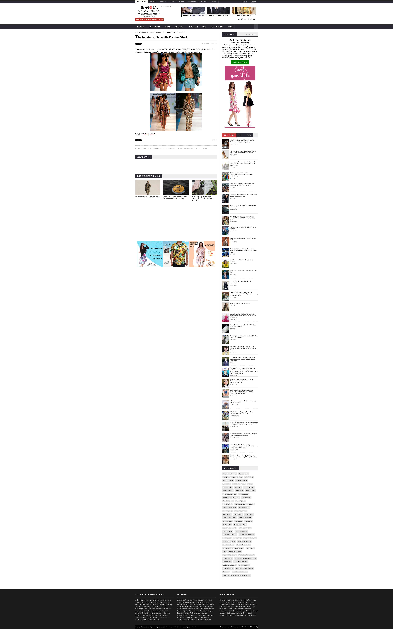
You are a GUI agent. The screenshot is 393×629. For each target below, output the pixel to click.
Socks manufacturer (229, 565)
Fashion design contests (246, 555)
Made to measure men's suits (244, 504)
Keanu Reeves (227, 504)
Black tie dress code (229, 518)
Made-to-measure (225, 600)
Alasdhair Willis (228, 491)
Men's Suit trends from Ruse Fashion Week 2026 (243, 271)
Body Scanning (227, 531)
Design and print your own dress (245, 558)
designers (171, 148)
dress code (226, 484)
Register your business (240, 62)
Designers (140, 27)
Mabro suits (238, 521)
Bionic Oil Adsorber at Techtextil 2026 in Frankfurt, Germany (175, 197)
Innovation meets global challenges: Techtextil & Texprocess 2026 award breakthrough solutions (241, 391)
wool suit (238, 487)
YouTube (254, 19)
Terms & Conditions (242, 627)
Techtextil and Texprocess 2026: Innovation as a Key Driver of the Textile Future (244, 423)
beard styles (250, 548)
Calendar (163, 2)
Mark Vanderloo (228, 480)
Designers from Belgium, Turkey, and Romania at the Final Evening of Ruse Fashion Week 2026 (242, 380)
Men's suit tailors (198, 600)
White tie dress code (245, 518)
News (204, 27)
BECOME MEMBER (250, 34)
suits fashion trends (229, 555)
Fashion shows (156, 32)
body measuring (244, 565)
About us (181, 2)
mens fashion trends (229, 507)
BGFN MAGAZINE (140, 32)
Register (253, 2)
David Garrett (246, 497)
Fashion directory (160, 602)
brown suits (249, 477)
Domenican (145, 148)
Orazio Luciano (249, 487)
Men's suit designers (189, 602)
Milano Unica (227, 524)
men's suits (152, 600)
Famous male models (229, 535)
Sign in (245, 2)
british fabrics (227, 511)
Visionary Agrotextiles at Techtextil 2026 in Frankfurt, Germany (203, 198)
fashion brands (192, 148)
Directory (153, 2)
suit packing (226, 514)
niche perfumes (228, 568)
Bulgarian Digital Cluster (192, 627)
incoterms (237, 538)
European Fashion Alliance (244, 568)
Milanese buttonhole (229, 494)
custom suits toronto (229, 474)
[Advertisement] (196, 218)
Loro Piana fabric (241, 480)
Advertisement (192, 2)
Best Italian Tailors (240, 524)
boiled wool (249, 514)
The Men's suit (193, 27)
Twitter (242, 19)
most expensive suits (229, 528)
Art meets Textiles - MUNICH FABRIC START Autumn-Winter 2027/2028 (242, 184)
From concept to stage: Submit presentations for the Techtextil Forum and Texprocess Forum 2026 (243, 446)
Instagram (251, 19)
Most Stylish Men (217, 27)
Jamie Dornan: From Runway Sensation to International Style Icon (243, 195)
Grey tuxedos (227, 521)
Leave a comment (150, 135)
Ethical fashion (227, 558)
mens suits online (245, 528)
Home (222, 627)
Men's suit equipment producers (196, 606)
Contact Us (203, 2)
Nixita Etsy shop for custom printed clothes (236, 575)
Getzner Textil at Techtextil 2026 (147, 197)
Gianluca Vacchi (228, 501)
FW (151, 148)
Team (233, 627)
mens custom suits (240, 511)
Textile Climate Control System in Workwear (240, 282)
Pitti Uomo (249, 521)
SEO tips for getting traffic (231, 497)
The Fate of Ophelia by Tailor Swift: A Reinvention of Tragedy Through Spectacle (243, 456)
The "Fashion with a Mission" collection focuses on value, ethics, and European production (242, 359)
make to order (250, 491)
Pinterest (245, 19)
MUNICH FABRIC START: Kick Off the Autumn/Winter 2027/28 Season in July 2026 (242, 217)
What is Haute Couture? (240, 572)
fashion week (156, 148)
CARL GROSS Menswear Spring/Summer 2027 (243, 239)
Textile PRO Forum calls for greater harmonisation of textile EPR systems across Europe (242, 174)
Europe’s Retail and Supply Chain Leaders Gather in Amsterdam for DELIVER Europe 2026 (243, 250)
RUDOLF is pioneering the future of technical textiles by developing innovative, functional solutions (244, 293)
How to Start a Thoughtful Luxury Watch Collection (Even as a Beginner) (242, 141)
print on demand (228, 545)
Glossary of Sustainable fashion (233, 548)
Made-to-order (238, 600)
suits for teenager (238, 484)
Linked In (248, 19)
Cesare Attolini (227, 487)
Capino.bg (226, 572)
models (164, 148)
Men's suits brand (241, 531)
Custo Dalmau (203, 148)
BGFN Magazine (141, 2)
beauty (250, 484)
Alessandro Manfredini (247, 535)
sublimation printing (244, 541)
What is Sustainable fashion (232, 551)
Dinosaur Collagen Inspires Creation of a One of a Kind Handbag (243, 206)
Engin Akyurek (240, 501)
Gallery (172, 2)
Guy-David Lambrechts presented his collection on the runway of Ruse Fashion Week (243, 348)
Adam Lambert (243, 474)
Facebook (239, 19)
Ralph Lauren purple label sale (232, 477)
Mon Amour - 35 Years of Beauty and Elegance (241, 260)
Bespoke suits (251, 615)
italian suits (239, 491)
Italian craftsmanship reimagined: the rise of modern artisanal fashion (243, 434)
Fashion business (155, 27)
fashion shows (181, 148)
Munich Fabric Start (250, 538)
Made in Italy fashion (243, 545)
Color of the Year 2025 (240, 562)
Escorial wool (227, 538)
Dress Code (179, 27)
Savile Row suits (244, 507)
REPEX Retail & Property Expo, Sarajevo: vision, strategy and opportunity (243, 412)
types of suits (238, 514)
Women (230, 27)
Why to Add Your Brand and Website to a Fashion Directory (243, 402)
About (227, 627)
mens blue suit (243, 494)
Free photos (227, 562)
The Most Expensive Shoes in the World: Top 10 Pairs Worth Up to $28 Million (243, 152)
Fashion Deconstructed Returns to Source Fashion (243, 228)
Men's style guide (147, 602)
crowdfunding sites (229, 541)
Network (213, 2)
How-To (168, 27)
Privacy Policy (254, 627)
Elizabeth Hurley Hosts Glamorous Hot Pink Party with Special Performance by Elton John (243, 315)
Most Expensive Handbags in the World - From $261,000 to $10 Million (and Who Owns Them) (243, 163)
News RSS (181, 627)
